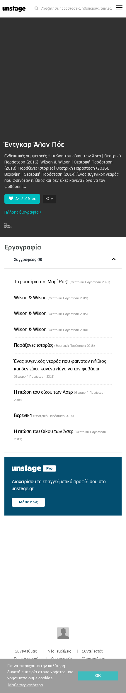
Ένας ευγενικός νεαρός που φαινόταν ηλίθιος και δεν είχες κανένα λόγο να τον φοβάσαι (60, 368)
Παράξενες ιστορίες (54, 345)
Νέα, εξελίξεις (59, 651)
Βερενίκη (44, 415)
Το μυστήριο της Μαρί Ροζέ (62, 281)
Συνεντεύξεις (26, 651)
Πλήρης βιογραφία (22, 212)
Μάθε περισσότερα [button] (25, 685)
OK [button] (98, 676)
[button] (119, 9)
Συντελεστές (92, 651)
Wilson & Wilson (51, 297)
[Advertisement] (63, 82)
